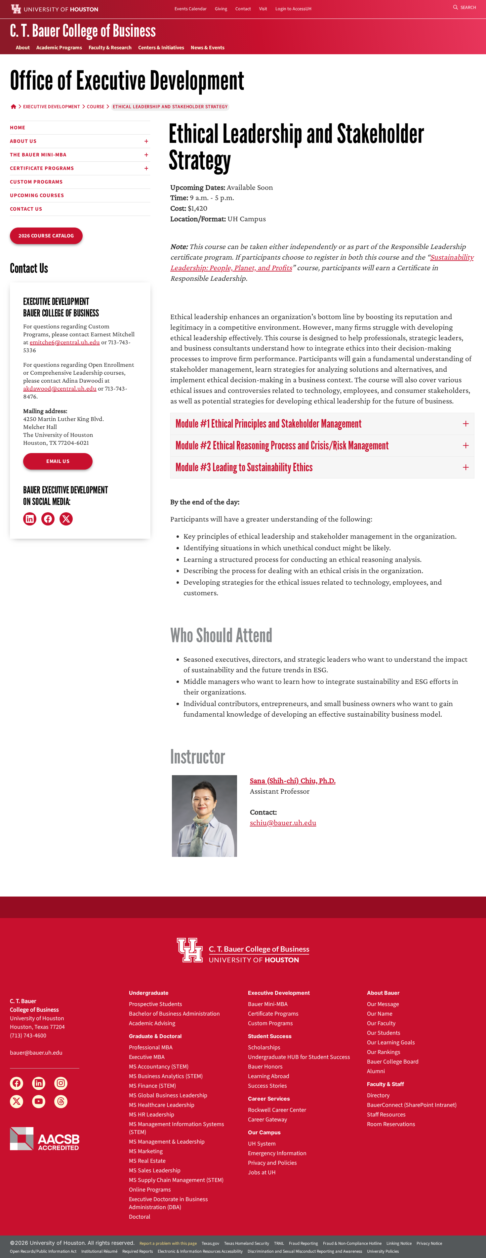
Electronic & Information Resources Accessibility (200, 1251)
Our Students (383, 1033)
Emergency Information (277, 1153)
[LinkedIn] (29, 518)
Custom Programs (36, 182)
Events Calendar (191, 9)
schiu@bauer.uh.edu (283, 822)
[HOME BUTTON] (14, 107)
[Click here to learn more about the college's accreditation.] (44, 1138)
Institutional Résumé (99, 1251)
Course (95, 107)
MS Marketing (146, 1151)
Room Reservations (391, 1124)
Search (468, 7)
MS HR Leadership (151, 1115)
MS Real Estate (147, 1161)
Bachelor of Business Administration (174, 1014)
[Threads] (60, 1101)
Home (17, 127)
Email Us (57, 461)
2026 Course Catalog (46, 235)
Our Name (379, 1014)
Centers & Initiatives (161, 47)
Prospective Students (155, 1004)
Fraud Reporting (303, 1243)
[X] (66, 518)
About (23, 47)
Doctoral (139, 1217)
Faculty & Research (110, 47)
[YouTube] (38, 1101)
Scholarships (264, 1047)
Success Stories (267, 1086)
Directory (378, 1095)
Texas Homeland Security (246, 1243)
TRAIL (279, 1243)
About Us (23, 141)
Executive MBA (147, 1057)
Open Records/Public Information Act (43, 1251)
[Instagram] (60, 1083)
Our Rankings (383, 1052)
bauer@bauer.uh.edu (36, 1053)
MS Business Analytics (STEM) (166, 1076)
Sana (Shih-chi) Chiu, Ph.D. (293, 780)
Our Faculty (381, 1023)
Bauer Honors (265, 1067)
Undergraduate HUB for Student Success (299, 1057)
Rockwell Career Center (277, 1110)
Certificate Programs (42, 168)
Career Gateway (267, 1119)
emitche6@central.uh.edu (65, 342)
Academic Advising (152, 1023)
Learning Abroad (268, 1076)
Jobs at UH (262, 1172)
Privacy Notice (429, 1243)
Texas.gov (210, 1243)
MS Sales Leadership (155, 1170)
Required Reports (137, 1251)
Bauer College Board (393, 1062)
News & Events (207, 47)
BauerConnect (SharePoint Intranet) (412, 1105)
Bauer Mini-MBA (268, 1004)
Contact (243, 9)
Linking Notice (399, 1243)
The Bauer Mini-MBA (38, 154)
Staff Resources (386, 1115)
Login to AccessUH (293, 9)
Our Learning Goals (391, 1042)
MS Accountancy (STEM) (158, 1067)
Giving (221, 9)
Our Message (383, 1004)
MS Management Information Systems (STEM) (176, 1128)
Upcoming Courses (37, 195)
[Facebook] (48, 518)
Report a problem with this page (168, 1243)
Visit (263, 9)
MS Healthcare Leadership (161, 1105)
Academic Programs (59, 47)
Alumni (376, 1071)
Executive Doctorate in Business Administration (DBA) (168, 1203)
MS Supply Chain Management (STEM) (176, 1180)
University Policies (383, 1251)
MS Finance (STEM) (152, 1086)
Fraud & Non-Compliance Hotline (352, 1243)
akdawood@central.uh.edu (60, 388)
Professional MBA (151, 1047)
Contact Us (26, 209)
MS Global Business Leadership (168, 1095)
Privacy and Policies (272, 1163)
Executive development (51, 107)
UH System (262, 1144)
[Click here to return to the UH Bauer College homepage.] (243, 950)
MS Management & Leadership (167, 1142)
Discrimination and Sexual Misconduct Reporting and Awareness (305, 1251)
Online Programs (150, 1190)
